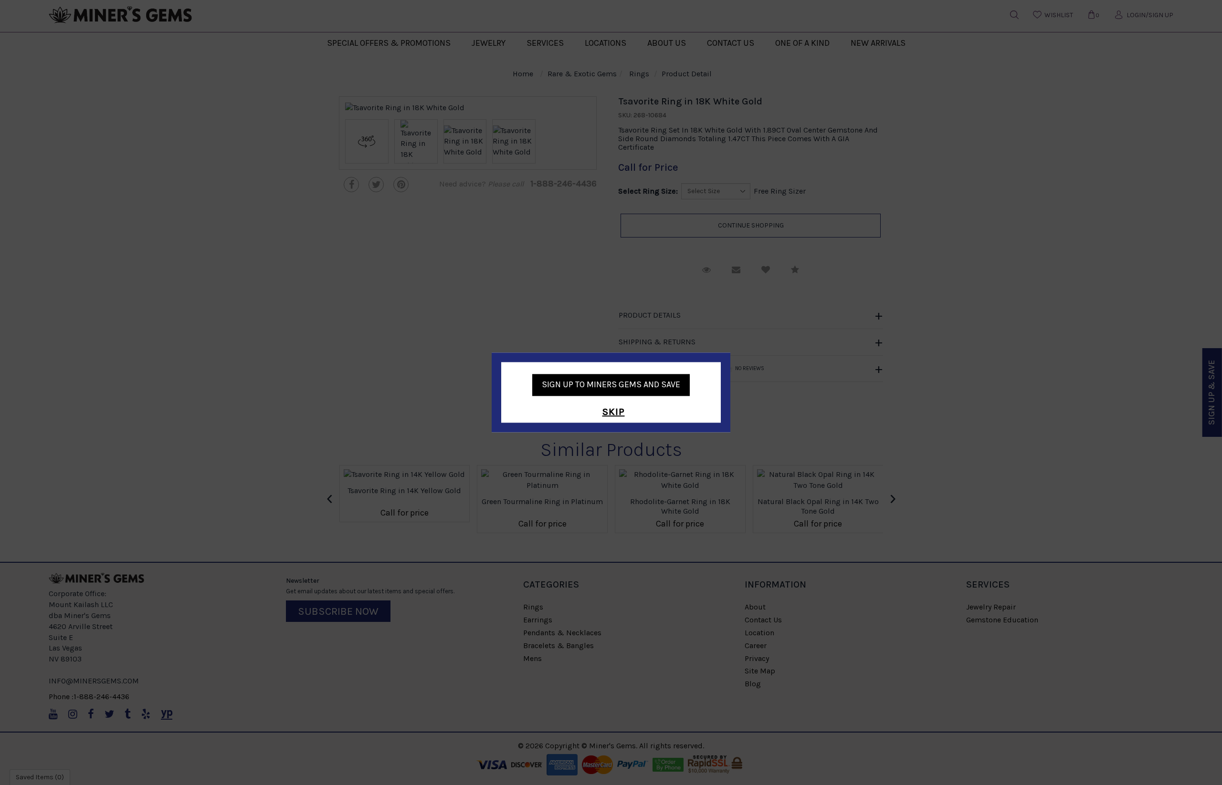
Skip (613, 411)
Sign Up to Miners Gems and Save (611, 384)
